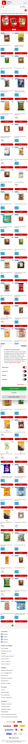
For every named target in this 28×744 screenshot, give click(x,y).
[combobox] (14, 10)
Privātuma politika (16, 362)
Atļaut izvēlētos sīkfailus (14, 396)
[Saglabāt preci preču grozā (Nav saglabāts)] (12, 33)
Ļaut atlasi (14, 392)
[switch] (25, 371)
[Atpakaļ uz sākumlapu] (3, 6)
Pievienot (7, 53)
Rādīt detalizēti (20, 384)
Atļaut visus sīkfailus (14, 388)
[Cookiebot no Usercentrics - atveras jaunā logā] (21, 346)
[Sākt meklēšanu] (26, 10)
